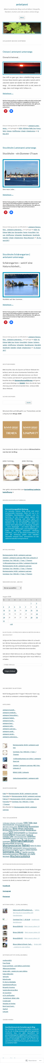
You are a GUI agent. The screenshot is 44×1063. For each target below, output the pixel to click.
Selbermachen (31, 849)
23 (37, 614)
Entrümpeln (19, 832)
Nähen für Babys (35, 846)
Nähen (26, 845)
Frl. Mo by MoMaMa (9, 982)
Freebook (29, 835)
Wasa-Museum (29, 238)
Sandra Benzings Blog (10, 990)
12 (15, 610)
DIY (11, 832)
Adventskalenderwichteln (22, 825)
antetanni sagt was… (10, 729)
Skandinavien (27, 235)
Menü (22, 17)
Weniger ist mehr (27, 853)
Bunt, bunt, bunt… (9, 1006)
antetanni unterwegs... (14, 230)
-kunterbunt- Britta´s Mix (11, 998)
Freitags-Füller (8, 836)
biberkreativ (7, 979)
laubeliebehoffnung (9, 985)
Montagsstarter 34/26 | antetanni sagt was (17, 571)
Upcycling (31, 852)
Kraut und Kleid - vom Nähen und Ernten (16, 966)
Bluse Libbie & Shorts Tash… (22, 944)
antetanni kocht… (8, 721)
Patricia (5, 799)
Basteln (5, 829)
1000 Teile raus (30, 822)
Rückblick (22, 850)
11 (9, 610)
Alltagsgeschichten (9, 968)
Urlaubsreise (30, 131)
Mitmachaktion (22, 840)
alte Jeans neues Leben (10, 827)
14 (26, 610)
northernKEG (7, 960)
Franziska (6, 796)
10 (4, 610)
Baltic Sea (32, 128)
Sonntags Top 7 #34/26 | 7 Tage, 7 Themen (17, 568)
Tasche (25, 852)
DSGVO (22, 383)
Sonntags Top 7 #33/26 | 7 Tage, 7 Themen (17, 574)
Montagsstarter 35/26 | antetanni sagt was (17, 566)
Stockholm (36, 235)
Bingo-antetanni (25, 828)
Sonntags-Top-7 (12, 851)
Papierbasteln (17, 848)
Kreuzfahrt (32, 232)
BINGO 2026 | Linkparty (21, 772)
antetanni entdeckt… (10, 713)
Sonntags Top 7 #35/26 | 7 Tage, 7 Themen (17, 560)
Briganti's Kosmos (9, 987)
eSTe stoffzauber (9, 995)
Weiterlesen (8, 93)
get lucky (6, 977)
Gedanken (31, 836)
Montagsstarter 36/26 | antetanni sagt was (17, 555)
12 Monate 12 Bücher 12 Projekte (13, 823)
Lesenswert (6, 841)
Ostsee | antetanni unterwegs (17, 51)
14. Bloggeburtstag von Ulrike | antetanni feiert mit (20, 563)
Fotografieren (9, 834)
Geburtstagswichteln (20, 836)
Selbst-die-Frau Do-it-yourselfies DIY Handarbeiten (26, 912)
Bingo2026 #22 (18, 926)
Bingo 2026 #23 (18, 932)
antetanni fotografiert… (11, 715)
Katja (4, 794)
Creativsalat (7, 1001)
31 (4, 621)
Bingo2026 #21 (18, 938)
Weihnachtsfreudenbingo (11, 854)
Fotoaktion (33, 833)
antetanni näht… (8, 726)
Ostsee (9, 131)
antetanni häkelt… (9, 718)
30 (37, 617)
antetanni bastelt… (9, 710)
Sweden (5, 238)
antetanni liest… (8, 723)
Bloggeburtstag (8, 830)
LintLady (5, 1012)
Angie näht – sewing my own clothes (15, 971)
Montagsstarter (12, 845)
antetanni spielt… (8, 731)
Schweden (18, 235)
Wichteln (6, 856)
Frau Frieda (6, 963)
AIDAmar (26, 128)
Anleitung (23, 826)
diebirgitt (5, 833)
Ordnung (7, 847)
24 (4, 617)
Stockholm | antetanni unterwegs (19, 147)
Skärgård (38, 345)
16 (37, 610)
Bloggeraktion (31, 830)
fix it (27, 833)
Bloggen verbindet (19, 830)
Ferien (25, 232)
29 (31, 617)
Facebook (6, 886)
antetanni (22, 4)
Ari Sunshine (7, 993)
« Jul (11, 624)
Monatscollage (8, 843)
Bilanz (10, 829)
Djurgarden (19, 232)
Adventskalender (9, 825)
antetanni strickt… (9, 734)
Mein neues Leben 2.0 (31, 926)
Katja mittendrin (8, 974)
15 (31, 610)
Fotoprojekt (21, 835)
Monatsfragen (19, 843)
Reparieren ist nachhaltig (11, 850)
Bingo (15, 828)
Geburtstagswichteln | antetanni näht (25, 778)
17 (4, 614)
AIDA (20, 128)
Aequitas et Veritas (9, 1003)
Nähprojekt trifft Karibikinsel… (23, 910)
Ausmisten (33, 826)
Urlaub (23, 131)
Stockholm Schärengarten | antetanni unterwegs (16, 255)
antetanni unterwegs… (10, 737)
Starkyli (5, 1009)
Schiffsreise (16, 131)
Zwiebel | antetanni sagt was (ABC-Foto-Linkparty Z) (20, 558)
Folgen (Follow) (10, 671)
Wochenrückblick (20, 856)
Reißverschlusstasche (29, 848)
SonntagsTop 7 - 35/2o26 (21, 919)
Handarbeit (7, 838)
